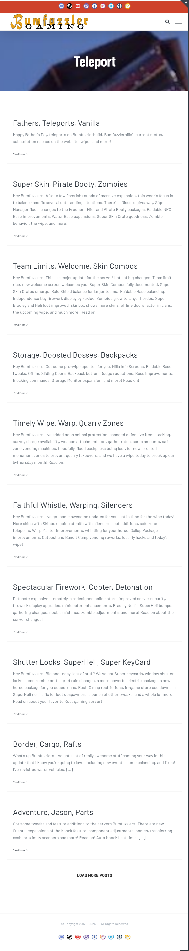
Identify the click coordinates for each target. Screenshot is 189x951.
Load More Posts (94, 875)
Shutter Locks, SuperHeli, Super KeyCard (82, 661)
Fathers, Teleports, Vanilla (56, 122)
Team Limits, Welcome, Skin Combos (75, 265)
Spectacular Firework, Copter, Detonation (83, 586)
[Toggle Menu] (178, 22)
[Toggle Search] (167, 21)
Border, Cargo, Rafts (47, 743)
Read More (19, 154)
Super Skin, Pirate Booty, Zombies (70, 183)
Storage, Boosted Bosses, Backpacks (75, 354)
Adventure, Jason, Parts (53, 812)
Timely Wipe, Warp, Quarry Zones (68, 422)
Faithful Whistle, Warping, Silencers (73, 504)
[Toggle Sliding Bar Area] (184, 4)
